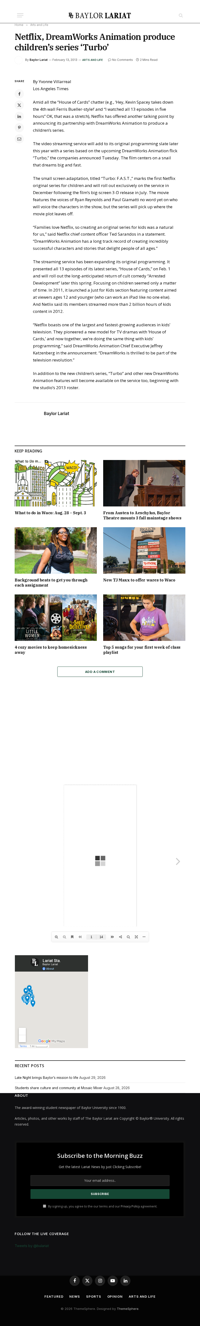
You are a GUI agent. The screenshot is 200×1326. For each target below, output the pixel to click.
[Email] (19, 138)
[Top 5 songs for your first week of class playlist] (144, 617)
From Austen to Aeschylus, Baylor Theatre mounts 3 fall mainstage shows (142, 515)
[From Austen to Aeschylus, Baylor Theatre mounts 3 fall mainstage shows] (144, 483)
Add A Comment (100, 672)
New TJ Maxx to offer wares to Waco (139, 580)
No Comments (122, 60)
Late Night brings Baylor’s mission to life (46, 1077)
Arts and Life (92, 60)
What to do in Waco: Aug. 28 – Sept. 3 (50, 512)
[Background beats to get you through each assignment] (56, 550)
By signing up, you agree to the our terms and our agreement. (102, 1206)
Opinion (115, 1296)
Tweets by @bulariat (32, 1245)
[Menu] (20, 15)
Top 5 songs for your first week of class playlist (141, 650)
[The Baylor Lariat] (100, 15)
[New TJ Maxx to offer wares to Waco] (144, 550)
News (74, 1296)
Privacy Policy (130, 1206)
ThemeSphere (128, 1309)
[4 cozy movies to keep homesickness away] (56, 617)
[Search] (180, 15)
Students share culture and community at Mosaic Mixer (58, 1088)
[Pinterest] (19, 127)
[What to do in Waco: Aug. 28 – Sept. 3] (56, 483)
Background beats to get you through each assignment (51, 583)
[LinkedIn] (19, 116)
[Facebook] (19, 94)
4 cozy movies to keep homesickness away (51, 650)
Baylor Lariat (39, 60)
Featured (53, 1296)
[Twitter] (19, 105)
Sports (93, 1296)
